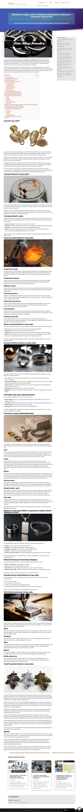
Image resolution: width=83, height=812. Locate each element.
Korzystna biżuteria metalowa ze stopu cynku (13, 92)
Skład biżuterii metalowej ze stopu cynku (13, 108)
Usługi (50, 2)
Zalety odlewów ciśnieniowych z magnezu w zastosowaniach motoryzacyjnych (63, 45)
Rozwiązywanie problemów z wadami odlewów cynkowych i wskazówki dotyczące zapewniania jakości (64, 777)
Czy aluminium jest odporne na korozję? (65, 71)
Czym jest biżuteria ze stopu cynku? (11, 78)
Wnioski (7, 117)
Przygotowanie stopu (10, 82)
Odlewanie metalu (10, 85)
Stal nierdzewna (10, 100)
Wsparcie (63, 2)
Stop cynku (9, 103)
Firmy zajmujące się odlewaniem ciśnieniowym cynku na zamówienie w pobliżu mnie (65, 75)
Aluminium (9, 111)
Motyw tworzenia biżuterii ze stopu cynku (12, 91)
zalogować (15, 802)
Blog (68, 2)
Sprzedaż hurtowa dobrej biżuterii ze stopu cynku (15, 107)
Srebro (8, 98)
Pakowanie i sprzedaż (11, 90)
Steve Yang (42, 19)
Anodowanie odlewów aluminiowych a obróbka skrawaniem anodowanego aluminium (65, 50)
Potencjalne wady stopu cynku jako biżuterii (13, 94)
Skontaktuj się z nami (43, 5)
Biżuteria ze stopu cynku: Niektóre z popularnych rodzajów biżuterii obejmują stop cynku (21, 104)
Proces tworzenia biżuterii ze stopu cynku (13, 81)
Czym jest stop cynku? (9, 77)
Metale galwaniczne (10, 115)
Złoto (8, 97)
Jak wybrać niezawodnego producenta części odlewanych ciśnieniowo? (41, 777)
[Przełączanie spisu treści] (36, 75)
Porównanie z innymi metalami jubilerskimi (13, 95)
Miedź (8, 110)
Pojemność (57, 2)
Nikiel (8, 112)
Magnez (8, 113)
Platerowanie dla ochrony (11, 87)
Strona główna (41, 2)
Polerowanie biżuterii (10, 86)
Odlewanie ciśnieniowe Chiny (32, 810)
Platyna (8, 99)
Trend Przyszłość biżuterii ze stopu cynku (13, 116)
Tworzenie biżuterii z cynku (10, 80)
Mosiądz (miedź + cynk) (11, 102)
